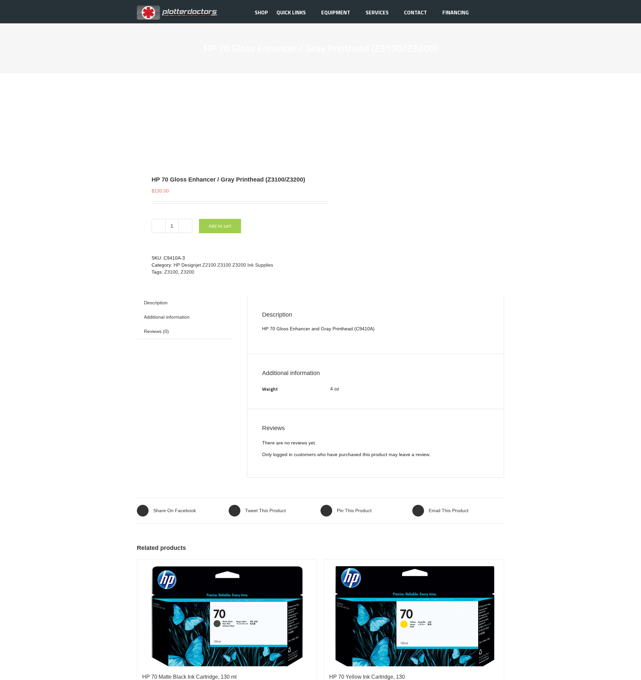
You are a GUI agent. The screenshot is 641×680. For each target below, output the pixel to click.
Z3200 (187, 272)
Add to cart (220, 226)
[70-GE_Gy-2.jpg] (225, 120)
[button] (494, 11)
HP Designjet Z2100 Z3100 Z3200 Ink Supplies (223, 265)
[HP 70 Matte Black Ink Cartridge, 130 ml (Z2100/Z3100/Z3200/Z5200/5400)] (227, 613)
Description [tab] (156, 302)
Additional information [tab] (167, 317)
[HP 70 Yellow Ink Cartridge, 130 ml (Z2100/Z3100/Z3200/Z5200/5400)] (414, 613)
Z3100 (171, 272)
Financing (455, 12)
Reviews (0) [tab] (156, 331)
